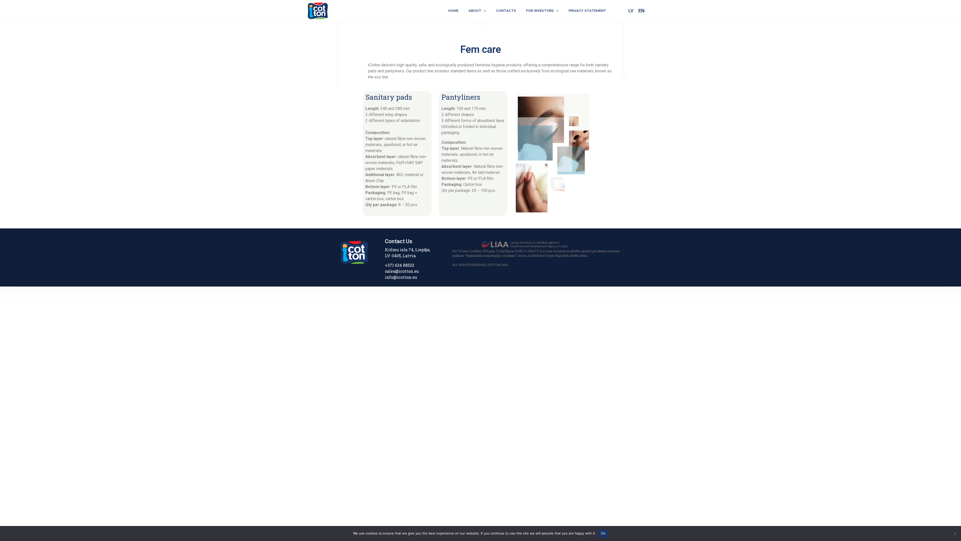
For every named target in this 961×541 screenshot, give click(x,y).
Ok (603, 533)
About (474, 11)
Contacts (506, 11)
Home (453, 11)
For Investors (540, 11)
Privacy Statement (587, 11)
